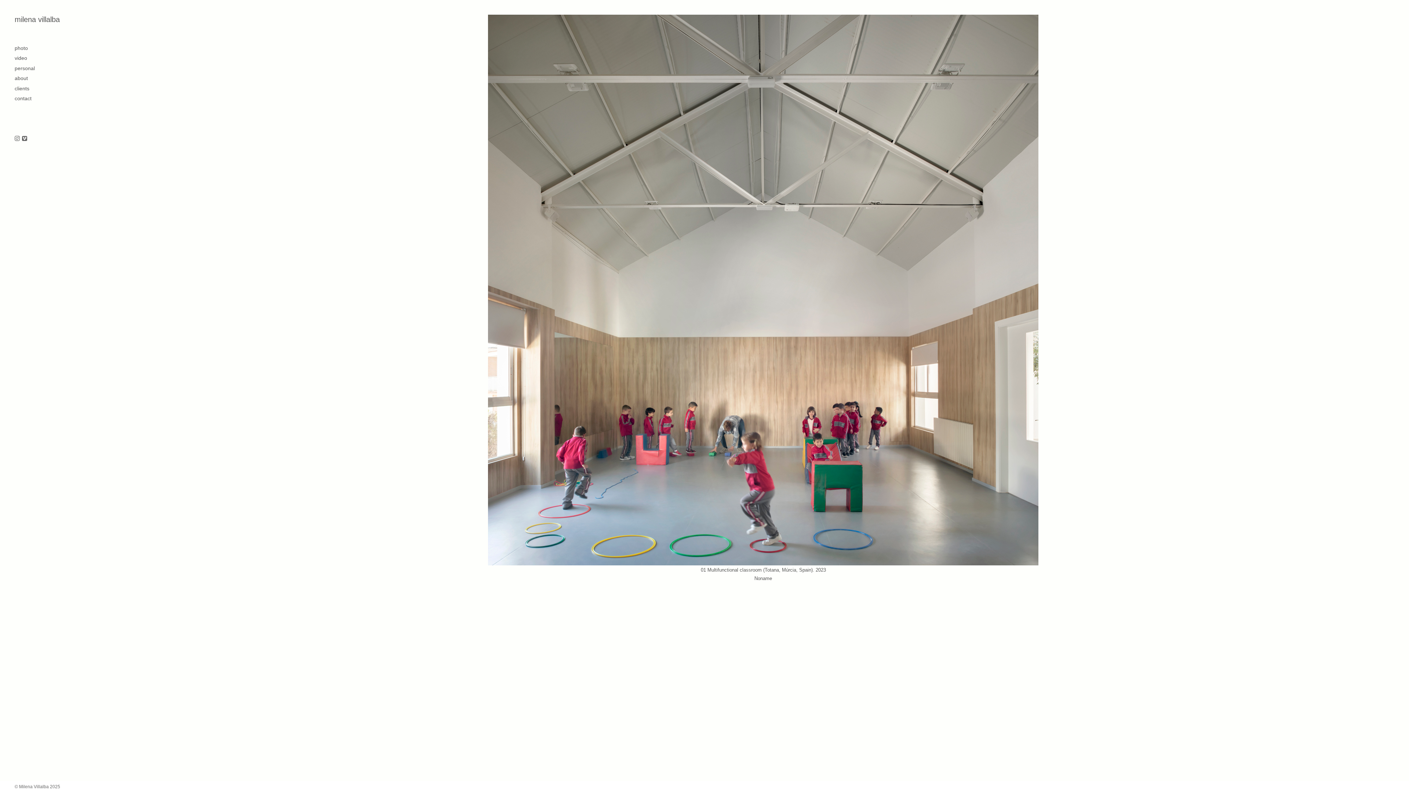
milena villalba (37, 19)
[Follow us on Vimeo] (24, 139)
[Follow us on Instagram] (17, 139)
